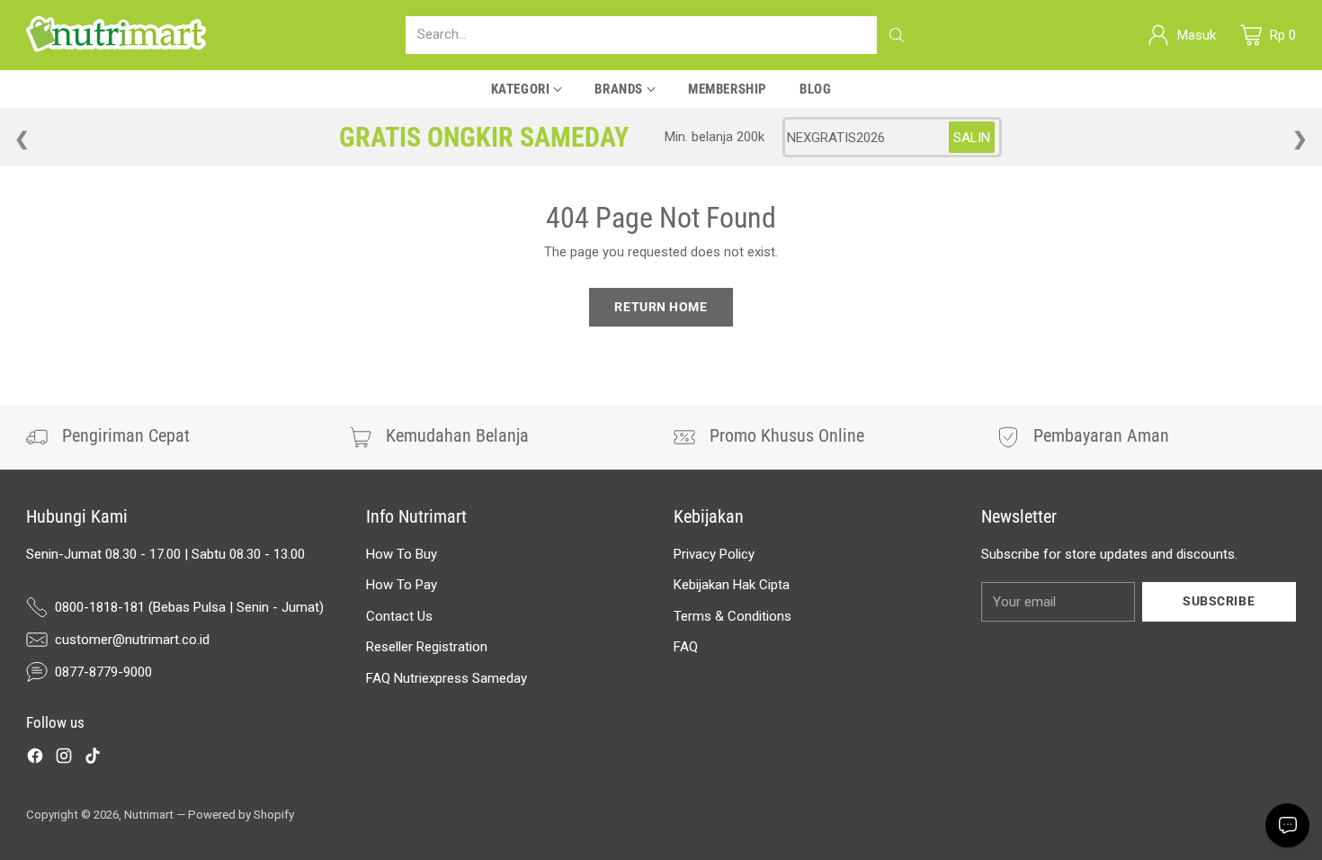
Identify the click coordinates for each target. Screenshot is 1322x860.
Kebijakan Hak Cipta (732, 585)
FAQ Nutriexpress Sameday (446, 678)
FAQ (686, 647)
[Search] (896, 35)
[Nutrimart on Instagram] (64, 759)
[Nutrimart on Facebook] (35, 759)
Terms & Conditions (732, 616)
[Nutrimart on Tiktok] (92, 759)
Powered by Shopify (241, 814)
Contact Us (399, 616)
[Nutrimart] (116, 35)
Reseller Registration (426, 647)
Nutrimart (149, 814)
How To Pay (401, 585)
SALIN (971, 138)
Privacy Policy (714, 554)
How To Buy (401, 554)
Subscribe (1219, 601)
